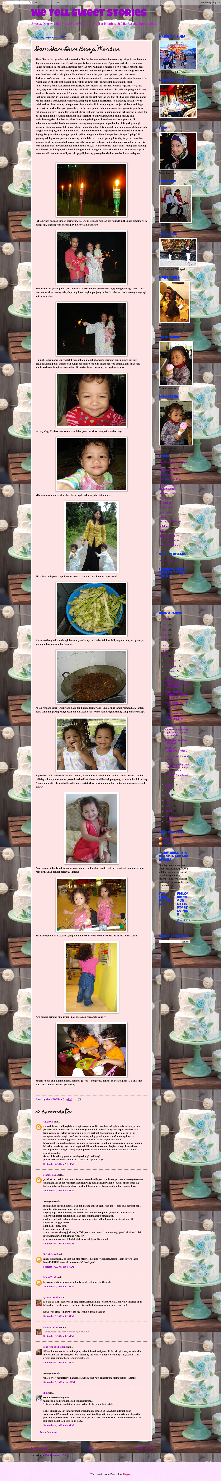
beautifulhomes (167, 488)
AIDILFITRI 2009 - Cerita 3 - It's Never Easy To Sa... (176, 694)
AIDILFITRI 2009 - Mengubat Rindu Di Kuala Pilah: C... (176, 716)
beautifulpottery (167, 474)
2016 (165, 619)
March (169, 811)
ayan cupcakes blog (169, 470)
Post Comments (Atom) (57, 1455)
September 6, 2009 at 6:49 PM (58, 1425)
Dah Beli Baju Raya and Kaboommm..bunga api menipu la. (177, 767)
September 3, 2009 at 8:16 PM (58, 1316)
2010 (165, 651)
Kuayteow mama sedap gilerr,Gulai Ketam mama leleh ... (176, 732)
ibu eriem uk (165, 512)
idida (161, 531)
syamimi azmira (51, 1297)
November (171, 666)
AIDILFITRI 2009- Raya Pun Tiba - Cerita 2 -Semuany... (177, 705)
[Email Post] (79, 1099)
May (168, 800)
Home (92, 1447)
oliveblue (163, 498)
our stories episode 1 (169, 560)
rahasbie (163, 517)
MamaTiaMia (50, 1174)
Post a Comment (48, 1432)
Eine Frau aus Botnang (55, 1347)
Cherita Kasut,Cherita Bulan (176, 758)
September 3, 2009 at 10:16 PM (59, 1382)
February (171, 816)
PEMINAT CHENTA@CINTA (176, 750)
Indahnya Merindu (174, 724)
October (170, 671)
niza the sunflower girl (170, 521)
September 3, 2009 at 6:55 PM (58, 1286)
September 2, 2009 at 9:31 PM (58, 1164)
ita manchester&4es (169, 540)
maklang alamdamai (169, 484)
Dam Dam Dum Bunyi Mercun (176, 777)
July (168, 790)
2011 (165, 645)
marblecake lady (167, 493)
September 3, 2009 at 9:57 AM (58, 1266)
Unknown (48, 1121)
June (168, 795)
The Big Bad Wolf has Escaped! (176, 742)
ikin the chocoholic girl (170, 545)
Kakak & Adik (51, 1254)
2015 (165, 624)
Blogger (126, 1474)
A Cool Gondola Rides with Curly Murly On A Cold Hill (177, 683)
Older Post (144, 1447)
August (170, 784)
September (171, 676)
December (171, 660)
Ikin (45, 1393)
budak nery (165, 526)
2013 (165, 635)
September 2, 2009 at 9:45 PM (58, 1190)
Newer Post (39, 1447)
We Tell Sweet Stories (88, 14)
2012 (165, 640)
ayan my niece (166, 507)
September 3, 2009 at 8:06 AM (58, 1243)
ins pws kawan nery (169, 535)
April (169, 806)
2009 (165, 656)
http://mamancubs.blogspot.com (174, 464)
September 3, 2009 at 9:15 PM (58, 1362)
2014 (165, 629)
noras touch (165, 502)
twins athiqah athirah (170, 479)
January (170, 821)
